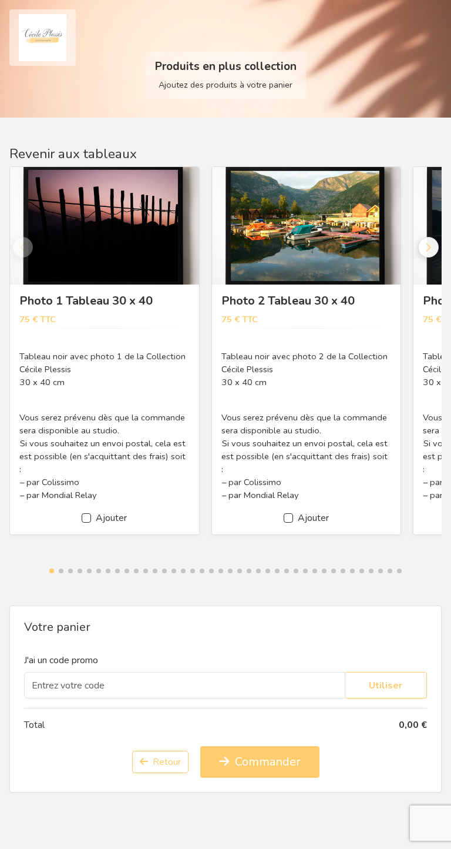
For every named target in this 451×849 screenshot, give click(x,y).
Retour (165, 762)
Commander (266, 762)
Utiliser (385, 685)
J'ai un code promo (61, 660)
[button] (51, 571)
